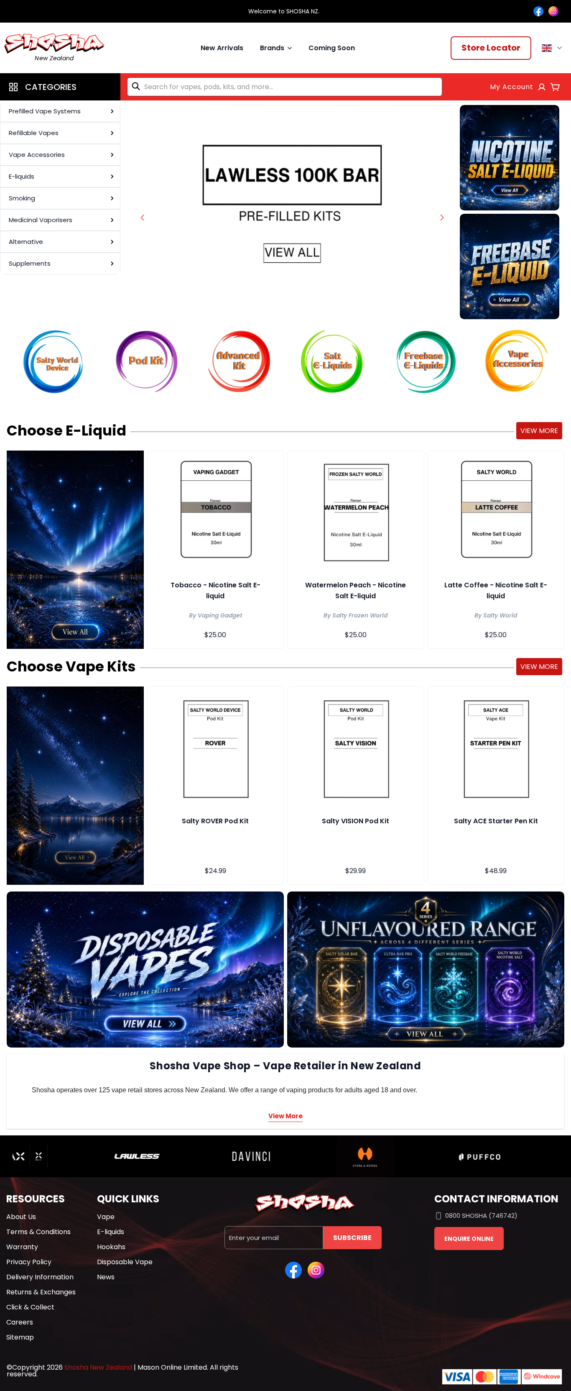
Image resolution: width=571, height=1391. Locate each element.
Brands (272, 48)
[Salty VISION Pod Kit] (356, 747)
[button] (60, 86)
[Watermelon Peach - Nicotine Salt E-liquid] (356, 511)
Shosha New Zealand (98, 1367)
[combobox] (284, 86)
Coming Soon (331, 48)
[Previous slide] (142, 217)
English (553, 48)
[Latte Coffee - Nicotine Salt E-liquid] (496, 511)
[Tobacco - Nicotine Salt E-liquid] (215, 511)
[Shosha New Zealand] (292, 212)
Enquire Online (469, 1239)
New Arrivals (222, 48)
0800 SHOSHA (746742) (481, 1215)
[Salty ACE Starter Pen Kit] (496, 747)
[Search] (137, 86)
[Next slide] (441, 217)
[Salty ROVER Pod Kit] (215, 747)
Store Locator (490, 48)
